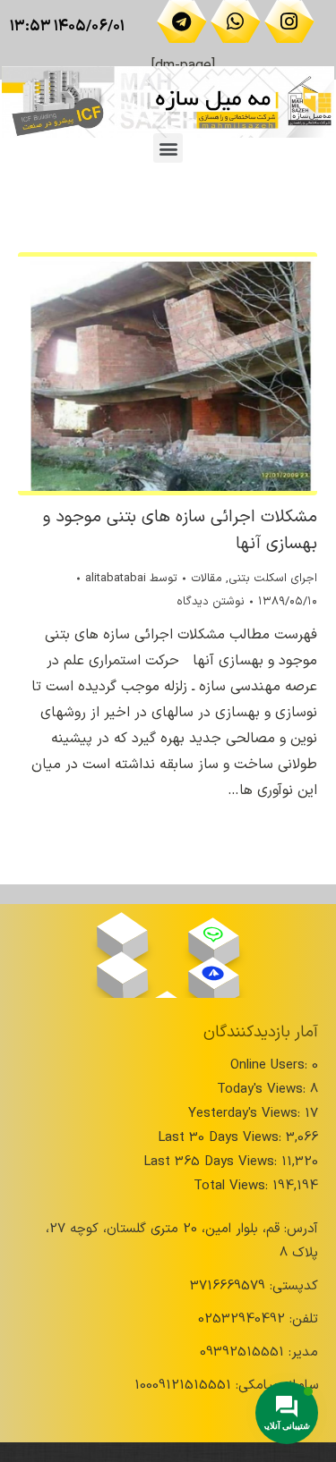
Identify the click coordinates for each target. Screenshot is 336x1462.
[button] (168, 148)
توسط (131, 578)
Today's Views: (263, 1089)
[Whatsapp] (235, 21)
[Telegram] (181, 21)
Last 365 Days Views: (212, 1162)
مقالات (206, 578)
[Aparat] (121, 929)
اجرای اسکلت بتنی (272, 578)
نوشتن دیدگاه (211, 602)
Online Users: (271, 1065)
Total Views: (233, 1186)
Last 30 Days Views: (222, 1138)
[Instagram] (289, 21)
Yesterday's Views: (246, 1113)
